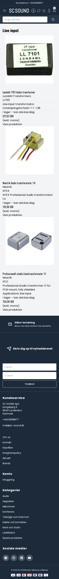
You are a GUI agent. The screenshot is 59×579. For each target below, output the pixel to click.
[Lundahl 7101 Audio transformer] (29, 62)
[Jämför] (39, 10)
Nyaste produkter (12, 538)
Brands (6, 463)
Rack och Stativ (11, 527)
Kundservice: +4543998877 (29, 2)
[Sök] (53, 19)
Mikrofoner (9, 506)
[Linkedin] (21, 558)
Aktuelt (7, 458)
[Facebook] (6, 558)
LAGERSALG (9, 532)
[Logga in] (49, 10)
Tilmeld (29, 384)
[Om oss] (33, 10)
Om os (6, 437)
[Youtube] (29, 558)
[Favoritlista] (44, 10)
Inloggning (8, 479)
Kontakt (7, 442)
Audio (6, 496)
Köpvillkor (8, 447)
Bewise (45, 570)
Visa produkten (12, 124)
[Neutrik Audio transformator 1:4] (29, 153)
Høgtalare (8, 501)
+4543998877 (11, 419)
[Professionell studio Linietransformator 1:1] (29, 244)
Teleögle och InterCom (16, 517)
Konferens (8, 511)
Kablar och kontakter (14, 522)
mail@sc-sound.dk (13, 425)
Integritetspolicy (12, 453)
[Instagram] (13, 558)
